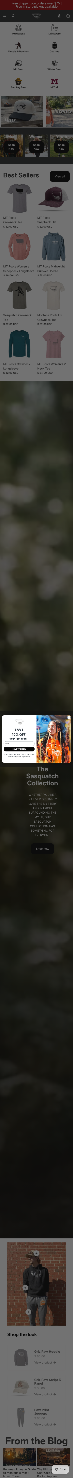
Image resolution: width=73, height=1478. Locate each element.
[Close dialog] (68, 717)
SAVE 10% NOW (19, 749)
